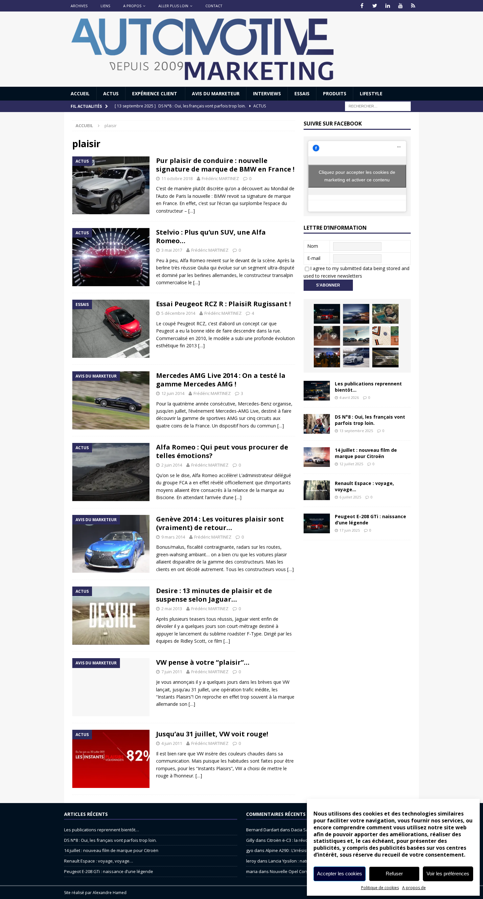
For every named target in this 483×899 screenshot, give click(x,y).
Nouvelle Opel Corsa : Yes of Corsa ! (305, 871)
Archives (79, 5)
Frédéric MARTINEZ (220, 178)
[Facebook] (362, 6)
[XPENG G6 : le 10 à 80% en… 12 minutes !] (356, 314)
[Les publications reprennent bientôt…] (317, 391)
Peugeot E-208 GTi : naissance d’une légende (370, 519)
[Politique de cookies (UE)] (413, 6)
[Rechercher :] (378, 106)
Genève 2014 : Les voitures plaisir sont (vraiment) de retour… (220, 523)
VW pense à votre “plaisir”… (202, 662)
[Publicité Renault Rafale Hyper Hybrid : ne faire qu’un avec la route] (385, 357)
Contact (213, 5)
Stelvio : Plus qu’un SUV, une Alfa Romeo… (211, 236)
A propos (132, 5)
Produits (334, 93)
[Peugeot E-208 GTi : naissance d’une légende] (327, 314)
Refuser (394, 873)
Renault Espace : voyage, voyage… (364, 486)
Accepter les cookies (339, 873)
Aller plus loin (173, 5)
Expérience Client (155, 93)
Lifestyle (371, 93)
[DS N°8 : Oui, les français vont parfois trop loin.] (317, 424)
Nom (312, 246)
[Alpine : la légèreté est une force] (385, 314)
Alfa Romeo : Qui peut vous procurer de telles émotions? (222, 451)
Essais (302, 93)
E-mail (313, 258)
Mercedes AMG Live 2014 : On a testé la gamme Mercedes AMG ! (221, 379)
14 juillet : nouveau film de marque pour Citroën (366, 453)
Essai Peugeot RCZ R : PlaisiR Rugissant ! (223, 303)
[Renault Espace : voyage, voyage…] (317, 490)
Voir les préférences (447, 873)
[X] (374, 6)
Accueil (80, 93)
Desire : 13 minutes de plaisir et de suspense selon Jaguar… (214, 595)
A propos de (414, 887)
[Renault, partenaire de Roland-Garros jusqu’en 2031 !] (327, 336)
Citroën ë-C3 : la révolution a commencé (306, 840)
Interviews (267, 93)
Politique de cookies (380, 887)
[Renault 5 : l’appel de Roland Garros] (356, 357)
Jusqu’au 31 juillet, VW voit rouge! (212, 733)
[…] (191, 211)
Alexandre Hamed (109, 892)
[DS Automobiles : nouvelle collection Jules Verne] (356, 336)
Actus (111, 93)
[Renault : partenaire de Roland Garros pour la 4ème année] (385, 336)
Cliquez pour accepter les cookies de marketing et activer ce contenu (357, 176)
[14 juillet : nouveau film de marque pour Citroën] (317, 457)
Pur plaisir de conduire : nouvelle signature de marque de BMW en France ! (225, 164)
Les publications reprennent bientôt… (368, 386)
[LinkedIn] (387, 6)
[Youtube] (400, 6)
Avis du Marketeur (216, 93)
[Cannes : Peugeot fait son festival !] (327, 357)
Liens (105, 5)
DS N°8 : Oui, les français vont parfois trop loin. (370, 420)
